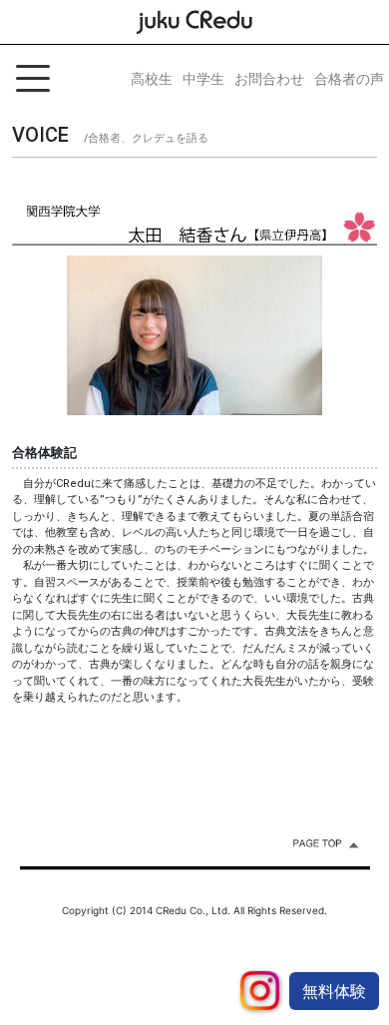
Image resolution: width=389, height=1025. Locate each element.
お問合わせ (269, 78)
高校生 (152, 78)
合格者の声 (349, 78)
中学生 (203, 78)
